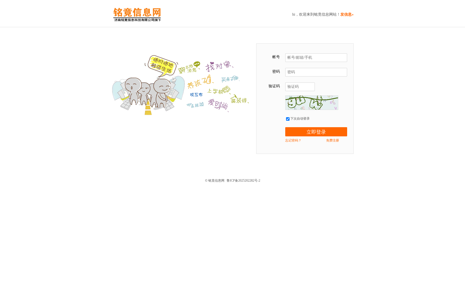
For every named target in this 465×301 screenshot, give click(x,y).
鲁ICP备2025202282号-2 (243, 180)
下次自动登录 (300, 118)
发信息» (347, 14)
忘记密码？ (293, 140)
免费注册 (332, 140)
